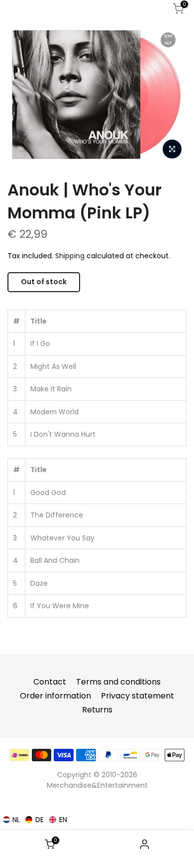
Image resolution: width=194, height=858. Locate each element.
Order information (55, 695)
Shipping (70, 256)
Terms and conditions (118, 681)
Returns (97, 709)
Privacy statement (137, 695)
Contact (49, 681)
